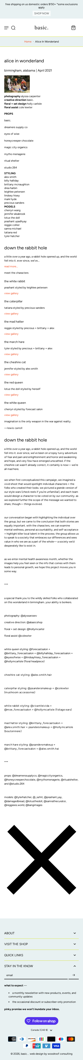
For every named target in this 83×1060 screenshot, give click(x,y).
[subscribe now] (74, 975)
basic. (24, 1053)
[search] (13, 27)
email (9, 975)
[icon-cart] (73, 27)
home (27, 41)
